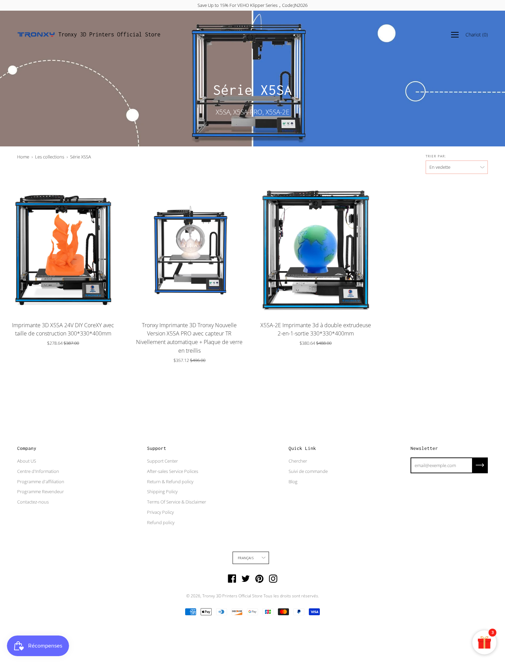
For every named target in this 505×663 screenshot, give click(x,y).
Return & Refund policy (170, 481)
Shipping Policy (162, 491)
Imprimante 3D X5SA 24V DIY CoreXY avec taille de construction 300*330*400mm (63, 329)
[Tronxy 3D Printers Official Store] (36, 35)
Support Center (162, 461)
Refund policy (161, 522)
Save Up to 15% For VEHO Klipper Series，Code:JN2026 (252, 5)
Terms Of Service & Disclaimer (176, 502)
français (246, 557)
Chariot (476, 34)
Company (26, 448)
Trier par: (436, 156)
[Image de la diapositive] (63, 249)
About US (26, 461)
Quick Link (302, 448)
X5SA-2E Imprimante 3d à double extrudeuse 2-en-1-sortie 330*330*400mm (315, 329)
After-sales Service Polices (172, 471)
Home (23, 157)
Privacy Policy (160, 512)
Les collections (49, 157)
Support (156, 448)
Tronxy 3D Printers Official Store (109, 34)
